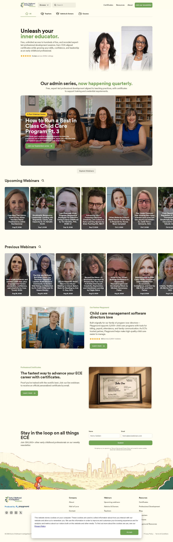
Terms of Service (116, 448)
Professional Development (149, 506)
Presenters (143, 515)
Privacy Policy (40, 526)
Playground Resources (148, 524)
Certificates (143, 502)
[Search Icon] (64, 5)
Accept (129, 532)
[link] (40, 146)
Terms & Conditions (161, 534)
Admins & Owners (111, 506)
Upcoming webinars (112, 502)
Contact (72, 511)
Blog (141, 511)
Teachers (107, 511)
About (71, 502)
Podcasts (142, 520)
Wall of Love (74, 506)
